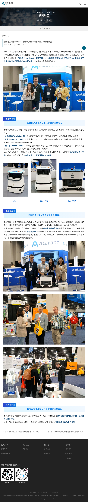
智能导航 (4, 449)
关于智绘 (55, 492)
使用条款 (44, 492)
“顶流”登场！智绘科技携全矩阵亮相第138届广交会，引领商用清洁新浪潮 (70, 432)
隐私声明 (33, 492)
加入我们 (68, 458)
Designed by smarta (48, 499)
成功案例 (26, 449)
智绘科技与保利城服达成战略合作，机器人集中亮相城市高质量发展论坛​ (25, 432)
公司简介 (68, 449)
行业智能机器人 (6, 453)
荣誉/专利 (68, 453)
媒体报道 (47, 453)
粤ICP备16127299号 (69, 495)
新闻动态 (47, 449)
